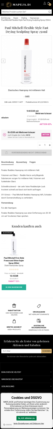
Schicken (46, 351)
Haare (15, 18)
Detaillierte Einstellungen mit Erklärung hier (26, 423)
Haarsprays (34, 18)
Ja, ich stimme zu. (26, 418)
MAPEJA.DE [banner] (18, 5)
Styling (24, 18)
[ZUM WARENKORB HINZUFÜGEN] (26, 153)
